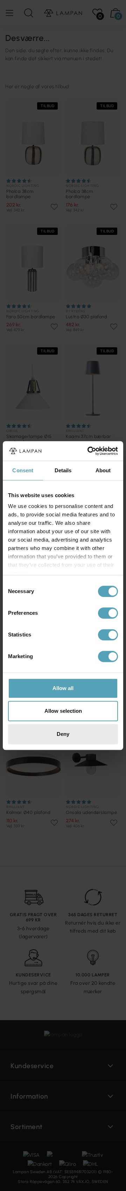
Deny (63, 734)
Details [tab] (63, 470)
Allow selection (63, 711)
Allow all (63, 688)
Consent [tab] (22, 470)
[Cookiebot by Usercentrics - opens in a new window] (89, 450)
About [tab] (103, 470)
